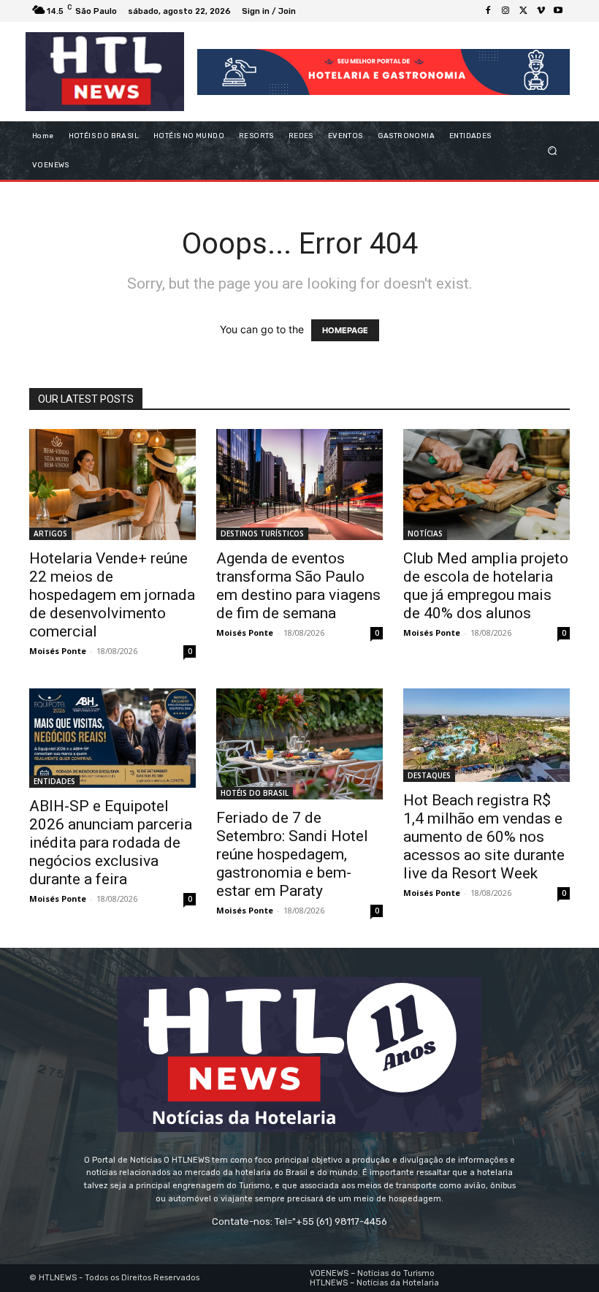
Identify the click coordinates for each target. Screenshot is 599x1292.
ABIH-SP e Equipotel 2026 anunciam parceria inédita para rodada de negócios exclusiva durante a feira (110, 842)
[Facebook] (488, 11)
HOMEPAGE (345, 330)
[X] (523, 11)
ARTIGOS (50, 533)
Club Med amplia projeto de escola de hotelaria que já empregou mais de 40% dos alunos (485, 586)
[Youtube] (558, 11)
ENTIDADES (54, 781)
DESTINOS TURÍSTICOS (262, 533)
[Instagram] (505, 11)
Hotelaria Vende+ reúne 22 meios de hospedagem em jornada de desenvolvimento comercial (112, 595)
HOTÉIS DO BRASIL (255, 793)
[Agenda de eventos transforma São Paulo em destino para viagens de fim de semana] (299, 484)
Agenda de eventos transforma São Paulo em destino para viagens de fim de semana (298, 586)
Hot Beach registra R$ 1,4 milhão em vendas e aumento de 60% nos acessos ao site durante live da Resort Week (484, 836)
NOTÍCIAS (425, 533)
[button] (552, 151)
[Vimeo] (540, 11)
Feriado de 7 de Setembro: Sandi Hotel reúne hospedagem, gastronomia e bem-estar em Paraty (292, 854)
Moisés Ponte (57, 650)
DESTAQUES (429, 775)
